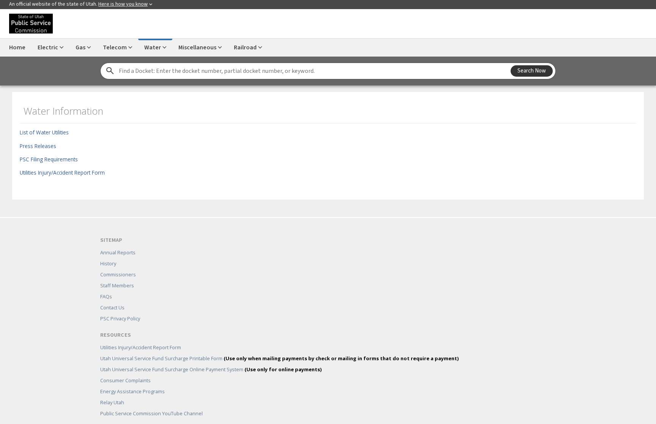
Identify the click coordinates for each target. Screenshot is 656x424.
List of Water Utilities (39, 130)
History (108, 252)
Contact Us (112, 296)
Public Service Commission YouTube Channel (151, 402)
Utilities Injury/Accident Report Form (57, 170)
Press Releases (33, 143)
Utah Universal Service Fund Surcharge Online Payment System (211, 358)
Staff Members (117, 274)
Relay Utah (112, 391)
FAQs (106, 285)
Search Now (531, 71)
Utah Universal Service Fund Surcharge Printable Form (279, 347)
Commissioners (118, 263)
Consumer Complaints (125, 369)
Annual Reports (118, 241)
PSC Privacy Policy (120, 307)
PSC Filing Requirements (44, 157)
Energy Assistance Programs (132, 380)
